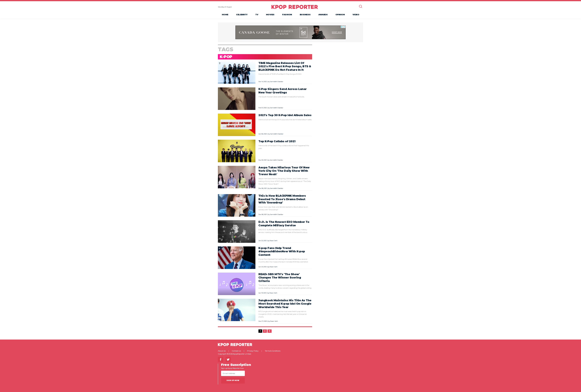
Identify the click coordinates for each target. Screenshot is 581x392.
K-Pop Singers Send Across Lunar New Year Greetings (282, 90)
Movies (270, 14)
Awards (323, 14)
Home (225, 14)
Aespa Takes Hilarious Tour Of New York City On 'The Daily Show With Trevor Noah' (284, 171)
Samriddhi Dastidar (276, 82)
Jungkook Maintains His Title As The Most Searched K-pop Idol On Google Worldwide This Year (284, 304)
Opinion (340, 14)
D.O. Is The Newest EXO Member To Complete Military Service (283, 223)
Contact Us (236, 351)
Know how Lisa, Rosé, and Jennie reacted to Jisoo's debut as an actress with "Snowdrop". (283, 208)
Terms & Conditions (272, 351)
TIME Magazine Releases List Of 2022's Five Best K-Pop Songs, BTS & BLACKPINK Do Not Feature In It (284, 66)
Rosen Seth (273, 241)
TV (256, 14)
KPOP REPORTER (294, 7)
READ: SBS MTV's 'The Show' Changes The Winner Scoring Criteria (279, 278)
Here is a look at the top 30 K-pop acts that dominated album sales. (285, 119)
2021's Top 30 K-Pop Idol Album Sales (284, 115)
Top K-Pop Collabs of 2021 (276, 141)
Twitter (228, 359)
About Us (221, 351)
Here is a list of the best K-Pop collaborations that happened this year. (283, 146)
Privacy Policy (252, 351)
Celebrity (242, 14)
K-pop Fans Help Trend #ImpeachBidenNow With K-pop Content (281, 251)
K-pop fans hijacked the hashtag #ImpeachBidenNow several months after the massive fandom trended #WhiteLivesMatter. (283, 260)
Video (356, 14)
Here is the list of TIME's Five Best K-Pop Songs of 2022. (280, 74)
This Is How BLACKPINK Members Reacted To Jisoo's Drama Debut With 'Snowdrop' (282, 199)
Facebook (220, 359)
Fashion (287, 14)
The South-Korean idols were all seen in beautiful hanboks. (281, 97)
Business (305, 14)
